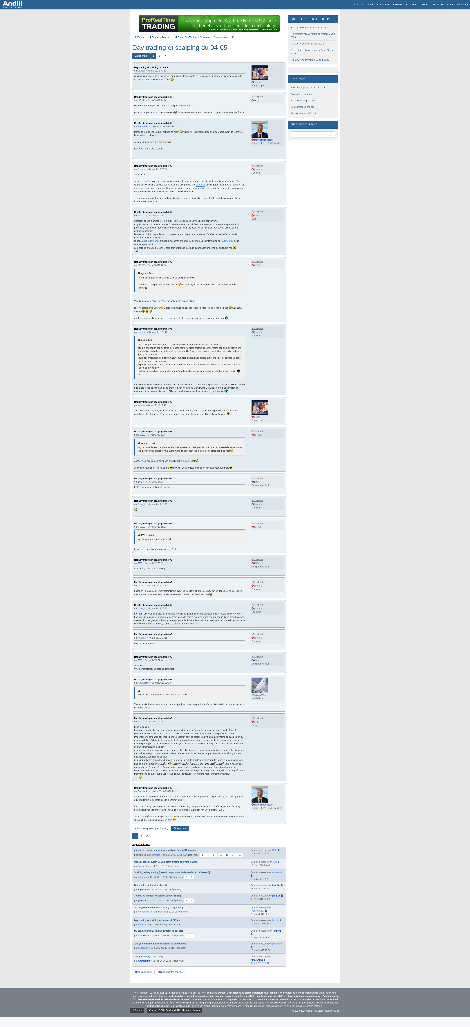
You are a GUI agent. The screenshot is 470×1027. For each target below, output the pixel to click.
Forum (140, 37)
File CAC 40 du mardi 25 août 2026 (308, 27)
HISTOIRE (411, 4)
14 (214, 855)
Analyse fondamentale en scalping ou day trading (160, 943)
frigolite (142, 889)
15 (220, 855)
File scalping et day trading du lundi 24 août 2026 (312, 52)
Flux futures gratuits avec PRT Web (308, 87)
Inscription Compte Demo (303, 100)
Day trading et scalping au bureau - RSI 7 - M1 (158, 920)
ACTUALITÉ (367, 4)
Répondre (142, 56)
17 (233, 855)
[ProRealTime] (209, 23)
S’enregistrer (220, 37)
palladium (143, 948)
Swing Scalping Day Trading (148, 956)
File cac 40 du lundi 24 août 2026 (307, 43)
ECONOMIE (383, 4)
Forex (162, 221)
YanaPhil (142, 935)
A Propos (137, 1010)
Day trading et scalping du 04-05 (179, 47)
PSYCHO (424, 4)
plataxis (142, 900)
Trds (140, 866)
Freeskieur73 (145, 911)
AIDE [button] (449, 4)
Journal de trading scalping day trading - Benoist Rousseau (165, 850)
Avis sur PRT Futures (301, 94)
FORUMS (397, 4)
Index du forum (144, 972)
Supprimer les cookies (171, 972)
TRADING (438, 4)
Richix (141, 924)
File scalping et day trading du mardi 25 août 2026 (313, 36)
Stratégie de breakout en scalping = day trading (158, 907)
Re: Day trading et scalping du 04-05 (153, 97)
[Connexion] (233, 37)
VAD (147, 181)
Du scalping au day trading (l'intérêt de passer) (158, 931)
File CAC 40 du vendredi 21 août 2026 (310, 60)
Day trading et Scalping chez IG (150, 885)
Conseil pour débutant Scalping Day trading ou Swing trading (165, 862)
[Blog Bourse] (12, 4)
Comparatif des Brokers (302, 107)
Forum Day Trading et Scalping (193, 37)
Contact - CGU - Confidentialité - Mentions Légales (174, 1010)
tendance (200, 184)
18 (240, 855)
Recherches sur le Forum (303, 113)
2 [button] (159, 56)
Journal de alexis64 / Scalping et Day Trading (157, 895)
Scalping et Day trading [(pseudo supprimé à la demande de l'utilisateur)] (172, 872)
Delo (157, 854)
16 (227, 855)
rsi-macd (142, 877)
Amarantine (144, 961)
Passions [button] (461, 4)
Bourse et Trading (160, 37)
